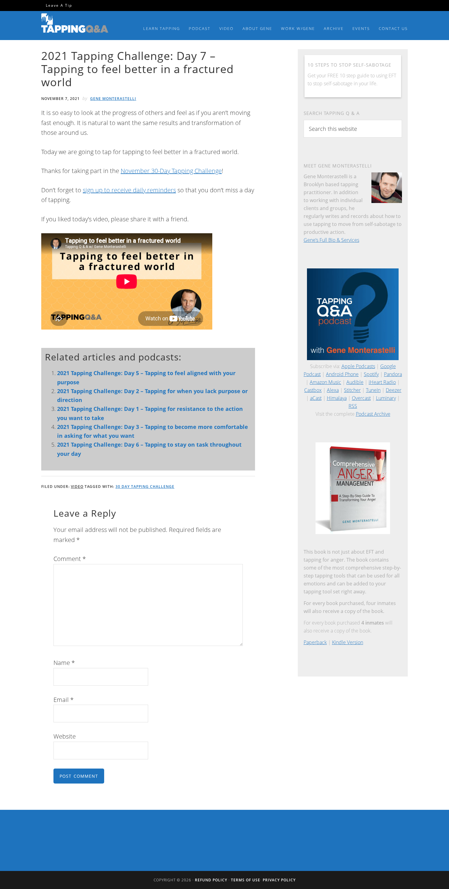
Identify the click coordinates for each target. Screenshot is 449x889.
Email (63, 699)
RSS (353, 406)
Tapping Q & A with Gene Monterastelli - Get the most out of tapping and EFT (74, 24)
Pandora (393, 374)
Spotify (371, 374)
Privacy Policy (279, 880)
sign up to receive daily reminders (129, 190)
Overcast (361, 398)
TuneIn (373, 390)
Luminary (386, 398)
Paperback (315, 642)
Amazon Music (325, 382)
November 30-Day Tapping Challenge (171, 171)
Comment (69, 559)
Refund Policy (211, 880)
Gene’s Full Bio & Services (331, 240)
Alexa (333, 390)
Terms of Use (245, 880)
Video (77, 486)
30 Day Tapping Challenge (144, 486)
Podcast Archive (373, 414)
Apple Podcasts (358, 366)
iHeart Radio (382, 382)
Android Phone (342, 374)
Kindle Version (347, 642)
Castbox (313, 390)
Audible (354, 382)
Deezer (393, 390)
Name (64, 662)
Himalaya (337, 398)
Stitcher (352, 390)
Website (64, 736)
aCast (316, 398)
